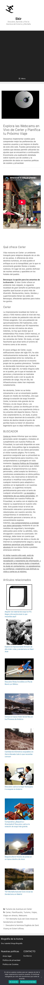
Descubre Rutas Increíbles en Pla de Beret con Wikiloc (18, 683)
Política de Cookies (10, 964)
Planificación (17, 912)
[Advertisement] (22, 52)
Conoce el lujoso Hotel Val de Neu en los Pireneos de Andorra (19, 718)
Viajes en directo (10, 915)
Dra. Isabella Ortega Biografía (11, 943)
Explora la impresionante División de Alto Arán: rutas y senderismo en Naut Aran (19, 649)
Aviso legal (7, 956)
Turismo (27, 912)
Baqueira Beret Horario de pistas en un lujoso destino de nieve (18, 858)
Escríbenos (27, 956)
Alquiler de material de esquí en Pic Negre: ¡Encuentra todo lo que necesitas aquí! (18, 614)
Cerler (8, 912)
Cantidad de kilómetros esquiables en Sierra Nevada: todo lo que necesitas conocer (19, 754)
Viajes (34, 912)
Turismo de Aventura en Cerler (19, 909)
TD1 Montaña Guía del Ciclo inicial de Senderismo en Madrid (19, 893)
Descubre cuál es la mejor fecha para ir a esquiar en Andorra (19, 788)
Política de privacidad (11, 960)
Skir (18, 19)
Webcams (23, 915)
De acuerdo (14, 982)
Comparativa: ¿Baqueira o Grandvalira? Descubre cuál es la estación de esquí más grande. (17, 824)
